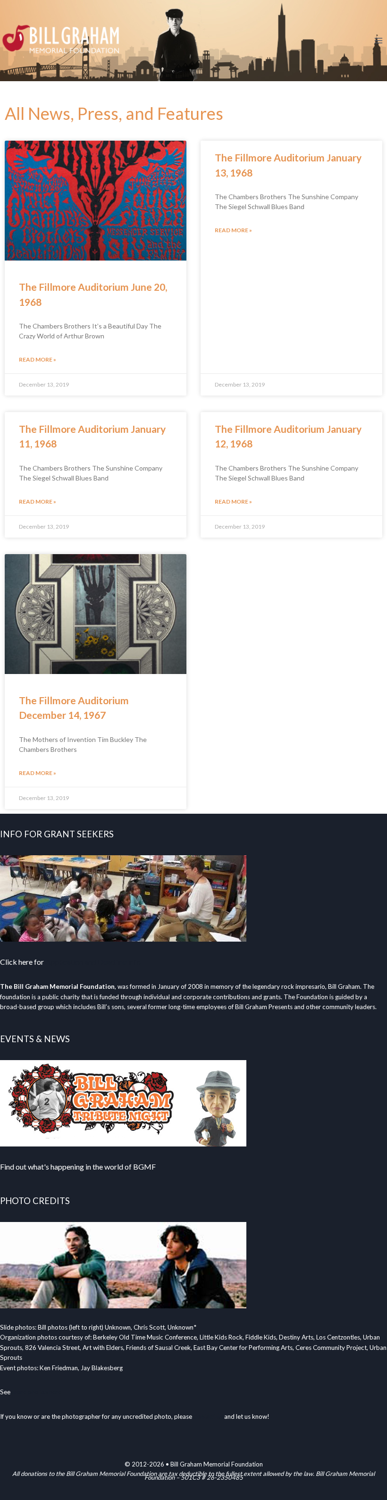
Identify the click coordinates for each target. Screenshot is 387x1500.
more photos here (36, 1392)
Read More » (37, 359)
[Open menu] (378, 40)
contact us (208, 1416)
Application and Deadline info (93, 961)
